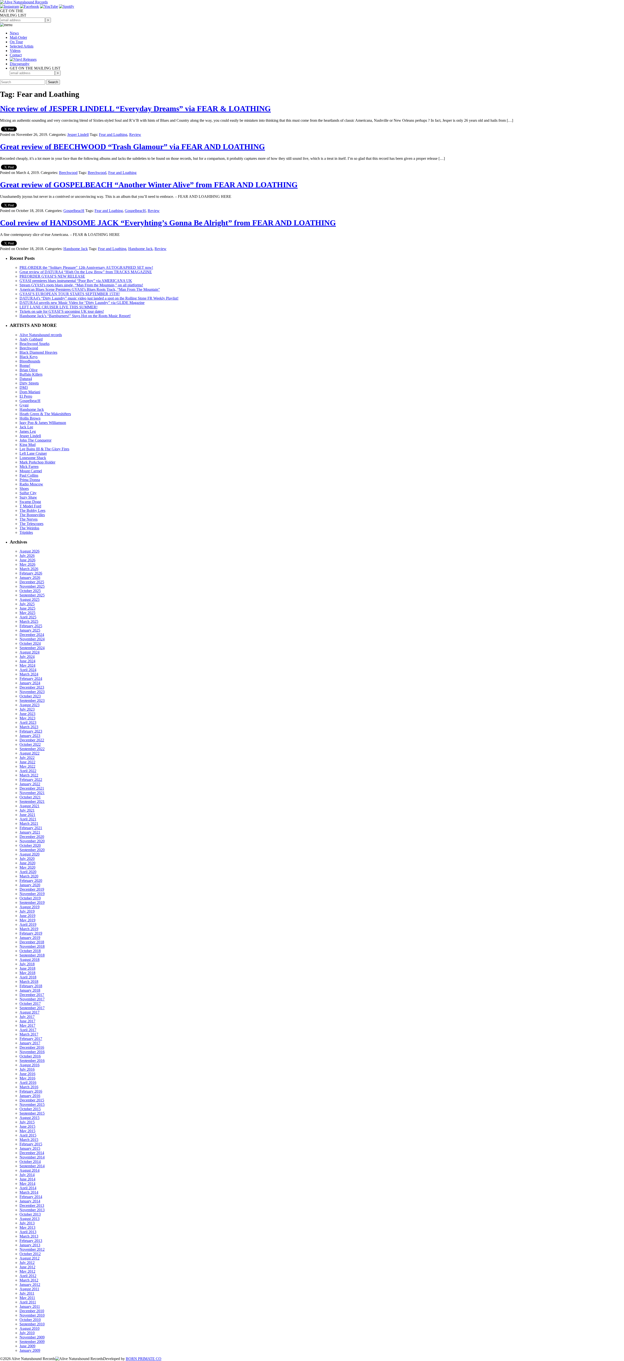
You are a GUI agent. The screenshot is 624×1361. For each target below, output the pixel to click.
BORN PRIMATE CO (143, 1359)
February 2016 (31, 1091)
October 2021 (30, 797)
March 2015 (29, 1140)
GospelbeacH (73, 211)
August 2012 (29, 1258)
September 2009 (32, 1342)
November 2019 (32, 894)
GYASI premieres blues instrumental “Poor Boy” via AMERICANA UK (76, 281)
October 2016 (30, 1056)
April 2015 (28, 1135)
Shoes (24, 488)
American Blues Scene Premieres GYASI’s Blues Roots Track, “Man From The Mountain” (90, 289)
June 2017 (27, 1021)
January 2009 (30, 1350)
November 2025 (32, 586)
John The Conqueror (35, 440)
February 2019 (31, 933)
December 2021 (32, 788)
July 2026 (27, 556)
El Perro (26, 396)
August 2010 (29, 1328)
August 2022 (29, 753)
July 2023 (27, 709)
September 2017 (32, 1008)
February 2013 (31, 1241)
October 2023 (30, 696)
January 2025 (30, 630)
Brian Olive (29, 370)
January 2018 (30, 990)
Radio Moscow (31, 484)
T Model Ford (30, 506)
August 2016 (29, 1065)
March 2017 (29, 1034)
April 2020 (28, 872)
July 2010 (27, 1333)
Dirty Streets (29, 383)
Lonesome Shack (33, 458)
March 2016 (29, 1087)
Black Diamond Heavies (38, 352)
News (14, 33)
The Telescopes (31, 524)
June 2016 (27, 1074)
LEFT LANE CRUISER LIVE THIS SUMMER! (59, 307)
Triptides (26, 532)
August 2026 (29, 551)
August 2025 (29, 599)
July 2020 (27, 859)
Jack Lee (26, 427)
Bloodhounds (30, 361)
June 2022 (27, 762)
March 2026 (29, 569)
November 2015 (32, 1104)
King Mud (28, 445)
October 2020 (30, 845)
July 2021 (27, 810)
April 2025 (28, 617)
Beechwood (68, 173)
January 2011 (30, 1306)
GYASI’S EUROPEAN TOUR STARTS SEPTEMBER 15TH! (70, 294)
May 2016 (27, 1078)
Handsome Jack (75, 249)
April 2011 (28, 1302)
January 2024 (30, 683)
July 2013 (27, 1223)
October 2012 (30, 1254)
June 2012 (27, 1267)
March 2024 (29, 674)
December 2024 (32, 635)
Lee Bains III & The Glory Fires (44, 449)
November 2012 (32, 1249)
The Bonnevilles (32, 515)
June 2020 (27, 863)
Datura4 (26, 379)
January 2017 (30, 1043)
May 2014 (27, 1183)
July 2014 (27, 1175)
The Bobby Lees (32, 510)
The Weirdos (29, 528)
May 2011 (27, 1298)
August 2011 (29, 1289)
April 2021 (28, 819)
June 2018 (27, 968)
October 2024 (30, 643)
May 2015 (27, 1131)
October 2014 (30, 1161)
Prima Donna (30, 480)
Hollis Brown (30, 418)
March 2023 (29, 727)
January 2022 (30, 784)
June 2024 (27, 661)
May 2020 (27, 867)
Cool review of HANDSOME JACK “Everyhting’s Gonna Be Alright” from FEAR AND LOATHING (168, 222)
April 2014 (28, 1188)
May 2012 (27, 1271)
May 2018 (27, 973)
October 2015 (30, 1109)
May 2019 (27, 920)
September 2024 (32, 648)
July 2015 (27, 1122)
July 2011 (27, 1293)
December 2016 (32, 1047)
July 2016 (27, 1069)
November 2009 (32, 1337)
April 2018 (28, 977)
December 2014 (32, 1153)
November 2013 (32, 1210)
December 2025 (32, 582)
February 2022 (31, 779)
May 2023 (27, 718)
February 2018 (31, 986)
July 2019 (27, 911)
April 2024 (28, 670)
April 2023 (28, 722)
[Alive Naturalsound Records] (24, 2)
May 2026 (27, 564)
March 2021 (29, 823)
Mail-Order (18, 37)
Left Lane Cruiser (33, 453)
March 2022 (29, 775)
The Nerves (29, 519)
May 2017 (27, 1025)
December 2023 (32, 687)
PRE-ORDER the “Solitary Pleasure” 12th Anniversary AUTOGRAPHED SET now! (86, 267)
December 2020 (32, 837)
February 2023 (31, 731)
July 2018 (27, 964)
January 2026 (30, 577)
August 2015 (29, 1118)
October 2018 (30, 951)
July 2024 (27, 657)
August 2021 (29, 806)
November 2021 (32, 793)
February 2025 (31, 626)
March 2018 (29, 981)
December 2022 (32, 740)
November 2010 (32, 1315)
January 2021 (30, 832)
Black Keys (29, 357)
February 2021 (31, 828)
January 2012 (30, 1284)
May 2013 (27, 1227)
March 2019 (29, 929)
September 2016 (32, 1061)
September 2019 (32, 902)
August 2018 (29, 960)
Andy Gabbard (31, 339)
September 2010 (32, 1324)
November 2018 (32, 946)
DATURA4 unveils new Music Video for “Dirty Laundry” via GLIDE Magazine (82, 303)
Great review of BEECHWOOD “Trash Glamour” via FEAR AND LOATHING (132, 146)
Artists (21, 46)
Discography (19, 64)
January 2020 (30, 885)
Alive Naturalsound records (41, 335)
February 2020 (31, 880)
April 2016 (28, 1082)
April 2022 (28, 771)
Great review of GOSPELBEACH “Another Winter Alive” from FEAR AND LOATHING (149, 184)
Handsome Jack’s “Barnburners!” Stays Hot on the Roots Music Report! (75, 316)
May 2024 (27, 665)
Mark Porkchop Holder (37, 462)
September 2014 (32, 1166)
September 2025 (32, 595)
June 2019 (27, 916)
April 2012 (28, 1276)
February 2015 (31, 1144)
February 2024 (31, 678)
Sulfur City (28, 493)
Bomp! (25, 365)
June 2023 (27, 714)
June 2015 (27, 1126)
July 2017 (27, 1017)
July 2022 (27, 758)
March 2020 (29, 876)
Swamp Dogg (30, 502)
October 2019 (30, 898)
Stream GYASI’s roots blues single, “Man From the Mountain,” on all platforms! (81, 285)
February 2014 (31, 1197)
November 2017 (32, 999)
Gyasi (24, 405)
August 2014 (29, 1170)
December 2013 (32, 1205)
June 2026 (27, 560)
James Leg (28, 431)
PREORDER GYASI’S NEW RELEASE (52, 276)
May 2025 (27, 613)
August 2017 (29, 1012)
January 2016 (30, 1096)
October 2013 (30, 1214)
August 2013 (29, 1219)
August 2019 (29, 907)
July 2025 (27, 604)
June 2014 (27, 1179)
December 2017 (32, 995)
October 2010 (30, 1320)
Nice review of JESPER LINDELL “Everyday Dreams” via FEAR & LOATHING (135, 108)
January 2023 (30, 736)
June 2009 (27, 1346)
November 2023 (32, 692)
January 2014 (30, 1201)
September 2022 (32, 749)
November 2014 (32, 1157)
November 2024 (32, 639)
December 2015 (32, 1100)
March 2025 (29, 621)
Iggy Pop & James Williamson (43, 423)
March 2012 (29, 1280)
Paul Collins (29, 475)
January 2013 (30, 1245)
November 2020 (32, 841)
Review (135, 134)
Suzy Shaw (28, 497)
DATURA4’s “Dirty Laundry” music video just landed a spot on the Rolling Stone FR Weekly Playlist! (99, 298)
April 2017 (28, 1030)
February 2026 (31, 573)
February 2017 (31, 1039)
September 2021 (32, 801)
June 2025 (27, 608)
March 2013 (29, 1236)
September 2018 (32, 955)
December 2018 (32, 942)
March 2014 (29, 1192)
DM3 (24, 387)
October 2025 (30, 591)
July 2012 (27, 1262)
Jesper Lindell (78, 134)
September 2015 (32, 1113)
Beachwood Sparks (34, 344)
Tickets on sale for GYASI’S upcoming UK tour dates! (62, 311)
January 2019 (30, 938)
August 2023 (29, 705)
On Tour (16, 42)
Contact (16, 55)
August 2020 (29, 854)
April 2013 (28, 1232)
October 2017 (30, 1003)
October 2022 (30, 744)
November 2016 (32, 1052)
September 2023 (32, 700)
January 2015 (30, 1148)
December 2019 (32, 889)
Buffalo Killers (31, 374)
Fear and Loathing (113, 134)
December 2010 (32, 1311)
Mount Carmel (31, 471)
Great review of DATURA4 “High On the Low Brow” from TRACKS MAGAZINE (86, 272)
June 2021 (27, 815)
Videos (15, 51)
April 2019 (28, 924)
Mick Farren (29, 466)
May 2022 (27, 766)
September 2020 (32, 850)
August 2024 (29, 652)
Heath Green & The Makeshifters (45, 414)
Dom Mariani (30, 392)
